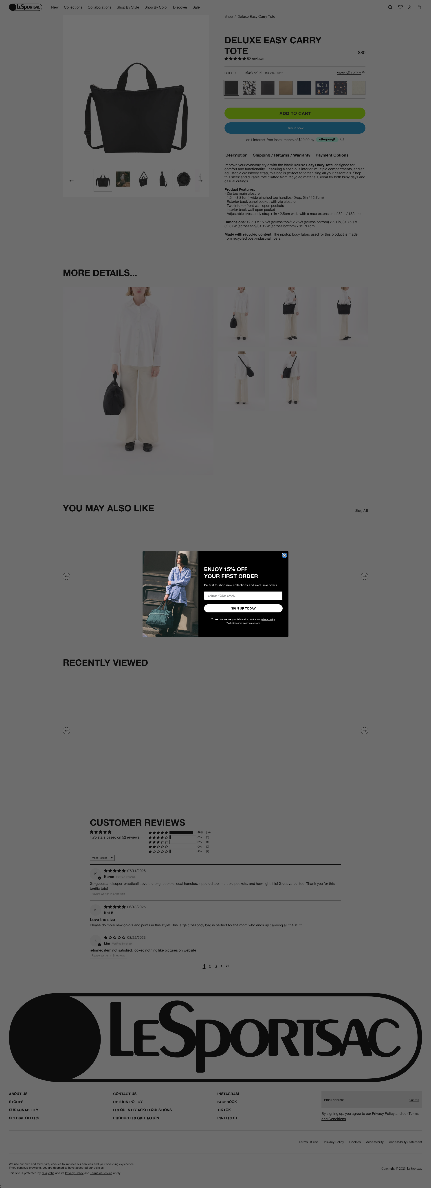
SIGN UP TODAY (243, 608)
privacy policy (268, 619)
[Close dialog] (284, 555)
